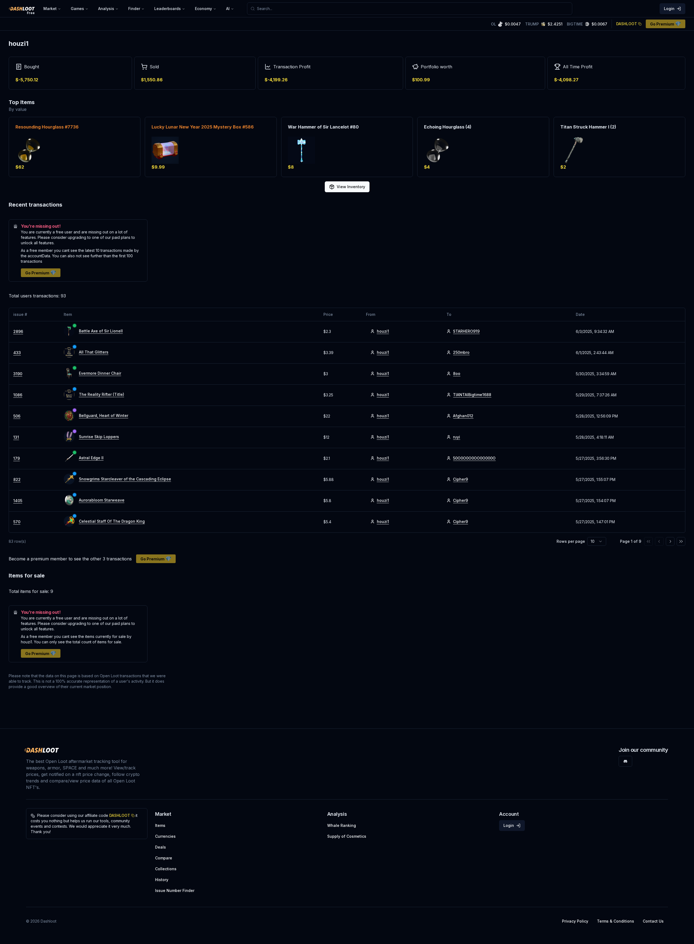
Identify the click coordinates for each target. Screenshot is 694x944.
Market (50, 8)
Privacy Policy (575, 921)
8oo (456, 373)
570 (16, 521)
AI (228, 8)
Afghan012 (463, 415)
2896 (18, 331)
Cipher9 (460, 479)
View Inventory (351, 186)
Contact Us (653, 921)
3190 (17, 373)
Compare (163, 858)
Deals (160, 847)
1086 (17, 395)
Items (160, 825)
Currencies (165, 836)
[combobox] (413, 9)
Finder (134, 8)
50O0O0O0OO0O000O (474, 458)
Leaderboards (167, 8)
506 (16, 416)
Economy (203, 8)
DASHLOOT (626, 23)
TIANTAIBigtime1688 (472, 394)
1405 (17, 500)
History (161, 879)
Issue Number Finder (174, 890)
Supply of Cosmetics (346, 836)
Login (669, 8)
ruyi (456, 437)
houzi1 (383, 331)
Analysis (106, 8)
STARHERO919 (466, 331)
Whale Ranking (341, 825)
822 (17, 479)
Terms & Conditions (615, 921)
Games (77, 8)
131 (16, 437)
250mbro (461, 352)
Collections (165, 868)
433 (17, 352)
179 (16, 458)
